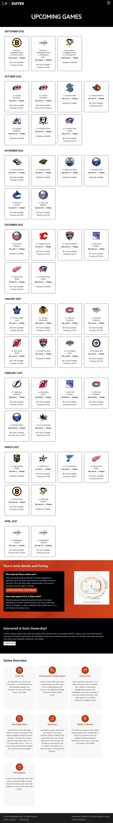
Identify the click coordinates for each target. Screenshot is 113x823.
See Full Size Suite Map (91, 602)
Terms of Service (10, 820)
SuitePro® (84, 817)
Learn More (9, 643)
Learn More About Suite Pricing (21, 590)
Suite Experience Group (100, 817)
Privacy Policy (24, 820)
